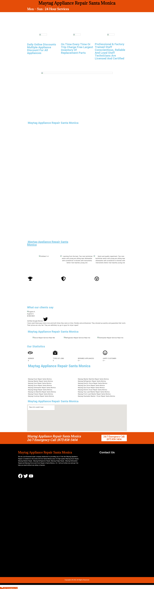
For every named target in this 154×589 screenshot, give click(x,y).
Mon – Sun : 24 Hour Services (48, 9)
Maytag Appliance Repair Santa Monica (47, 243)
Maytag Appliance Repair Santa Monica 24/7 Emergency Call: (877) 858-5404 (54, 438)
